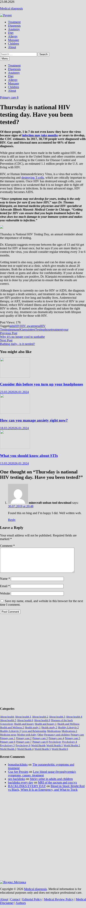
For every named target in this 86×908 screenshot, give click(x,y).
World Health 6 (60, 748)
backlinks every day (20, 782)
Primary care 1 (7, 738)
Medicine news (8, 734)
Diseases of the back (62, 720)
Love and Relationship (34, 731)
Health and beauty (24, 723)
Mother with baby (27, 734)
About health (7, 716)
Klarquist (25, 329)
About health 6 (25, 720)
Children (13, 43)
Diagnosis (14, 25)
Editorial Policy (32, 899)
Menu (5, 58)
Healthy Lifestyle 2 (68, 727)
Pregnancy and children (57, 734)
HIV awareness (30, 326)
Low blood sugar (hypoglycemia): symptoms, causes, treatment (42, 773)
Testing (39, 329)
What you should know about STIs (29, 456)
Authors (21, 903)
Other (40, 734)
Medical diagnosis (11, 8)
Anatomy (14, 29)
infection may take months (40, 135)
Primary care (77, 734)
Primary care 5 (72, 738)
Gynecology (6, 723)
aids (11, 326)
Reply (12, 520)
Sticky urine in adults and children (51, 779)
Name (5, 578)
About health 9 (42, 720)
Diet (10, 33)
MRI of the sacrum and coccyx (57, 782)
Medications (54, 731)
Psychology (55, 741)
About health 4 (74, 716)
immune (14, 329)
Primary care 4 (56, 738)
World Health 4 (25, 748)
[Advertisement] (43, 660)
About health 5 (8, 720)
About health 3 (57, 716)
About (12, 47)
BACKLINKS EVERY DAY (27, 786)
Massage (13, 40)
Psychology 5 (7, 745)
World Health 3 (8, 748)
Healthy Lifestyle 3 (10, 731)
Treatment (14, 22)
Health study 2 (49, 727)
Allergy (13, 36)
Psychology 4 (69, 741)
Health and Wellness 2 (12, 727)
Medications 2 (69, 731)
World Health (38, 745)
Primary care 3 (40, 738)
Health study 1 (33, 727)
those (47, 329)
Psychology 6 (23, 745)
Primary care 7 (24, 741)
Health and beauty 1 (46, 723)
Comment (7, 545)
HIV (17, 326)
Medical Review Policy (59, 899)
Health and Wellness (68, 723)
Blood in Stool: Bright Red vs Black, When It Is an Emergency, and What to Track (46, 787)
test (33, 329)
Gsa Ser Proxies (18, 771)
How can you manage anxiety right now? (34, 420)
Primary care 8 (9, 97)
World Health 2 (72, 745)
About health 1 (23, 716)
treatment (57, 329)
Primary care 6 (7, 741)
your (65, 329)
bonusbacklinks (18, 764)
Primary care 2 (24, 738)
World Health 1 (54, 745)
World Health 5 (42, 748)
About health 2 (40, 716)
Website (5, 593)
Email (5, 586)
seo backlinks (16, 779)
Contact (15, 899)
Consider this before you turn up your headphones (41, 384)
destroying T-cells (32, 177)
